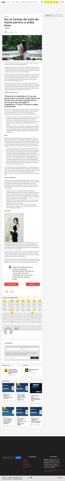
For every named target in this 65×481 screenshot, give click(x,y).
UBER (32, 394)
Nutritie (23, 2)
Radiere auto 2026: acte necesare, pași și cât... (8, 450)
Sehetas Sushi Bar (33, 370)
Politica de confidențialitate (15, 477)
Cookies (60, 470)
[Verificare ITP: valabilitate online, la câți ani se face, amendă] (36, 411)
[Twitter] (31, 477)
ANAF (18, 393)
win (32, 321)
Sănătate (25, 462)
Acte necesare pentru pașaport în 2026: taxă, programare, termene (8, 421)
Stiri (13, 2)
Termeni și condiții (48, 471)
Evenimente (26, 467)
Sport (17, 2)
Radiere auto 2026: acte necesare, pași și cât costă (8, 396)
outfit (12, 291)
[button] (37, 2)
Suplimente (26, 461)
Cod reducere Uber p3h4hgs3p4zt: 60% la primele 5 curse (36, 398)
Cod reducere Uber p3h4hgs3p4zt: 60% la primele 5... (34, 451)
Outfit (6, 16)
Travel (4, 417)
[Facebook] (28, 477)
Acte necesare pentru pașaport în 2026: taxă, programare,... (47, 451)
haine (6, 291)
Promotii (29, 2)
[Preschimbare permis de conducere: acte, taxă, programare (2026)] (22, 411)
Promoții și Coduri (27, 465)
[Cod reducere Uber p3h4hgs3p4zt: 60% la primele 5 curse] (36, 388)
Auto (4, 393)
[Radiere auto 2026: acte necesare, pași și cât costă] (8, 387)
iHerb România (27, 464)
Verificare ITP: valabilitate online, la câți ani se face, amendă (36, 420)
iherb (34, 2)
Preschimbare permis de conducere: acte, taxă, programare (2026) (22, 422)
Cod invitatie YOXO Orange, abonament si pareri (13, 371)
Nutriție (25, 459)
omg (12, 321)
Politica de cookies (7, 479)
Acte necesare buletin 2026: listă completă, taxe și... (21, 451)
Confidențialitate (53, 470)
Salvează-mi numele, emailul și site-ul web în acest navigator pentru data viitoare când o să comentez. (21, 353)
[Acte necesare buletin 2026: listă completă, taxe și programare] (22, 387)
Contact (46, 470)
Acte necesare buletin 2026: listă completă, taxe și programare (21, 397)
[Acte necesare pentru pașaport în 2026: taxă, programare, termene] (8, 411)
